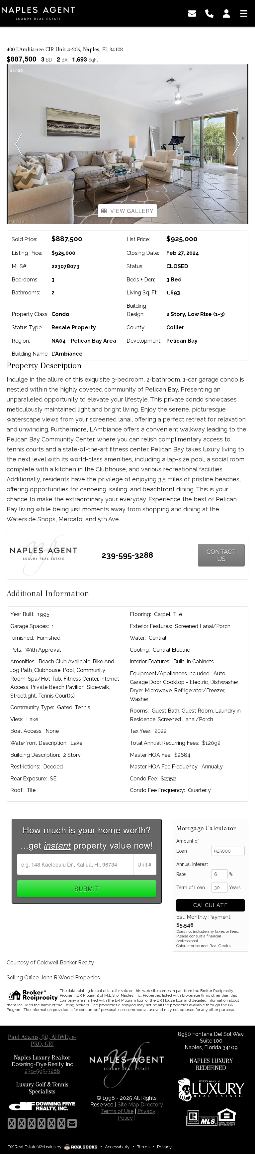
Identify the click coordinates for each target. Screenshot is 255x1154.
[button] (19, 144)
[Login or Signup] (226, 13)
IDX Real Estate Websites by (34, 1146)
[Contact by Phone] (209, 13)
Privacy (164, 1146)
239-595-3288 (127, 555)
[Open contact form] (192, 13)
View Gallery (132, 211)
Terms (143, 1146)
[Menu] (243, 13)
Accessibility (117, 1146)
